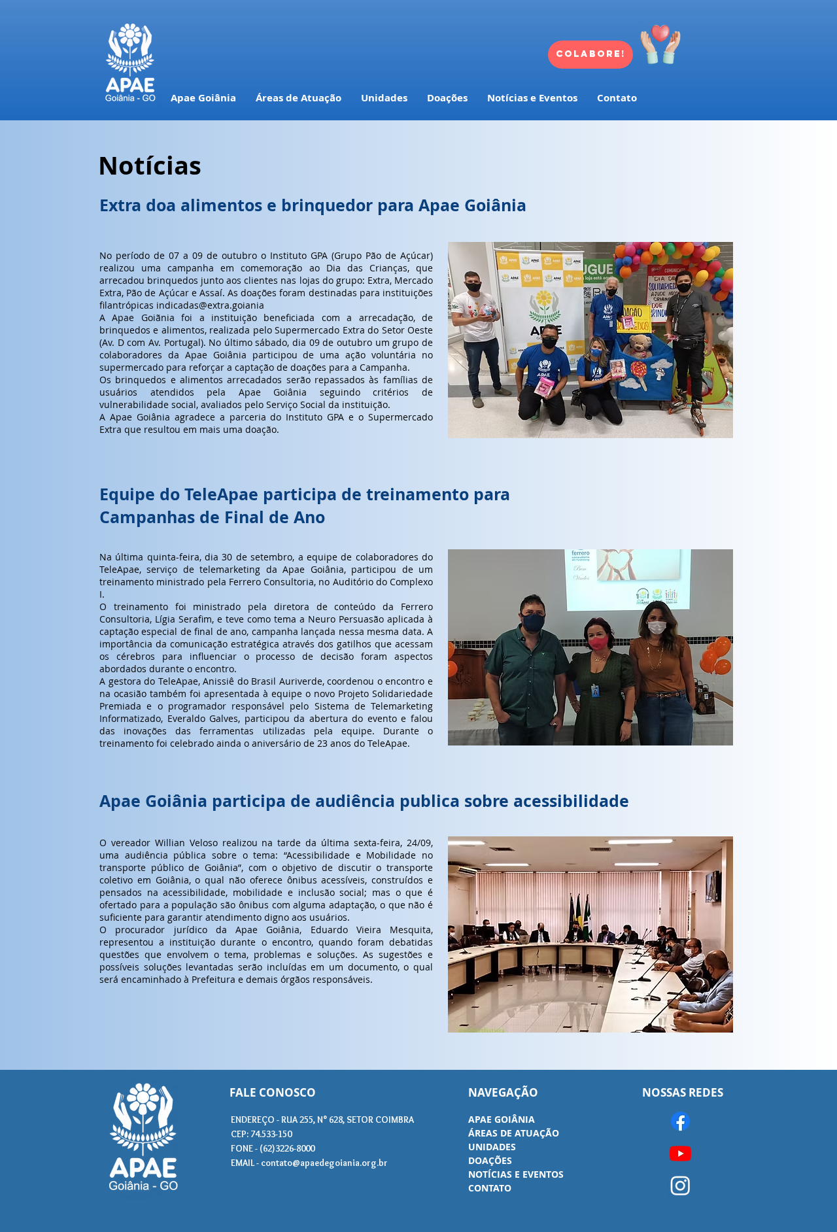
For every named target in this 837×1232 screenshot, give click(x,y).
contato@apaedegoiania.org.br (324, 1163)
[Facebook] (680, 1121)
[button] (590, 340)
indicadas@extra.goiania (210, 305)
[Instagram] (680, 1185)
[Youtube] (680, 1153)
